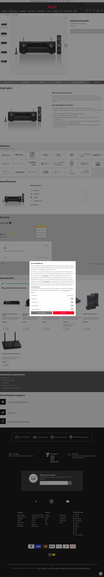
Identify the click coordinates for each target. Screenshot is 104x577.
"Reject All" (45, 275)
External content (36, 309)
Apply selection (41, 313)
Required (34, 295)
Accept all (64, 313)
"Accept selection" (35, 286)
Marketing (34, 302)
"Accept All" (46, 281)
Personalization (35, 305)
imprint (32, 292)
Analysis (34, 298)
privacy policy (65, 290)
